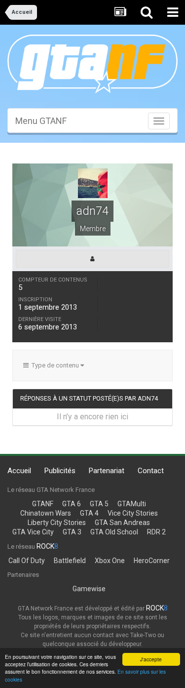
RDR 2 (156, 532)
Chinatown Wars (45, 513)
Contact (151, 470)
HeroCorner (152, 561)
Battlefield (70, 561)
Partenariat (106, 470)
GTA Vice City (33, 532)
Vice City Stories (133, 513)
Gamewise (89, 589)
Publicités (59, 470)
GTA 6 (71, 504)
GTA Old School (114, 532)
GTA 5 (99, 504)
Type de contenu (54, 365)
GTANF (42, 504)
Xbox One (110, 561)
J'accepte (151, 659)
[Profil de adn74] (92, 259)
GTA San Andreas (122, 522)
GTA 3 (72, 532)
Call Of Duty (26, 561)
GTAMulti (131, 504)
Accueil (19, 470)
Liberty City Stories (57, 522)
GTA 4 (89, 513)
